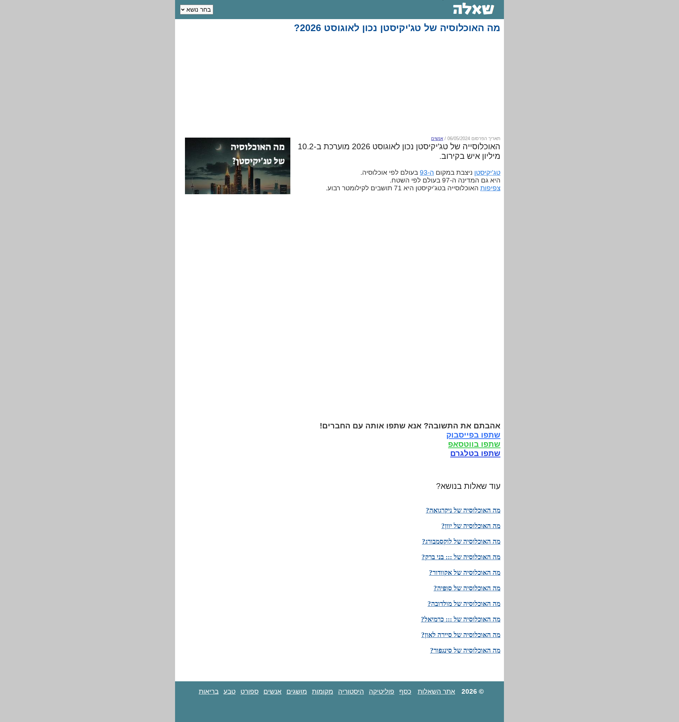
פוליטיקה (381, 691)
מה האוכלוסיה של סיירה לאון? (460, 635)
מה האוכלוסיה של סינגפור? (465, 650)
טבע (230, 691)
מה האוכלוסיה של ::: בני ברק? (461, 557)
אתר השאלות (436, 691)
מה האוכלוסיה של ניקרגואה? (463, 510)
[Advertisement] (341, 84)
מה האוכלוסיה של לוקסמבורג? (461, 541)
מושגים (296, 691)
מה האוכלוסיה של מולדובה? (464, 603)
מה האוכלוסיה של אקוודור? (464, 572)
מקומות (322, 691)
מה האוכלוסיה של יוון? (470, 526)
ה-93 (427, 172)
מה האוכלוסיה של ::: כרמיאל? (460, 619)
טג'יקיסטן (487, 172)
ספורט (249, 691)
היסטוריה (351, 691)
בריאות (209, 691)
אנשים (437, 138)
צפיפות (490, 188)
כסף (405, 691)
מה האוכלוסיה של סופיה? (467, 588)
